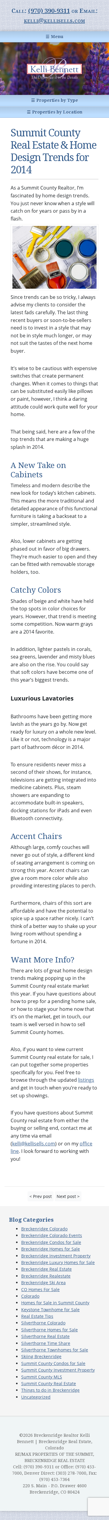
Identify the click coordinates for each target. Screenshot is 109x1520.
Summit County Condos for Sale (53, 1363)
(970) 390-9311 (49, 10)
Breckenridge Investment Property (56, 1256)
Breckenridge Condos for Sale (51, 1242)
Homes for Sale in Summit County (55, 1303)
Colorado (30, 1296)
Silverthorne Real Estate (45, 1336)
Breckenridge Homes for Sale (50, 1249)
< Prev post (40, 1196)
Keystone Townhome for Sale (50, 1309)
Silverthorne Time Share (45, 1343)
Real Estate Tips (37, 1316)
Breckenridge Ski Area (43, 1282)
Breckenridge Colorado (44, 1229)
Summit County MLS (41, 1377)
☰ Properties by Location (54, 112)
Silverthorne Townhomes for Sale (54, 1350)
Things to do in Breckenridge (50, 1390)
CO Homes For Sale (40, 1289)
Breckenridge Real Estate (46, 1269)
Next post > (68, 1196)
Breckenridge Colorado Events (51, 1235)
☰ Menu (54, 36)
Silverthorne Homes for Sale (49, 1330)
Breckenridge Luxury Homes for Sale (58, 1262)
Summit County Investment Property (58, 1370)
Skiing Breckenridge (41, 1356)
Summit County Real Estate (48, 1383)
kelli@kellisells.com (54, 20)
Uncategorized (36, 1397)
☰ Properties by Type (54, 100)
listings (86, 1080)
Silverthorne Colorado (43, 1323)
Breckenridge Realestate (46, 1276)
